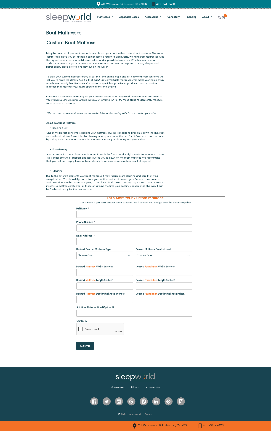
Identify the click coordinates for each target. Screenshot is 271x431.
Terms (148, 414)
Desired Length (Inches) (94, 280)
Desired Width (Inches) (94, 266)
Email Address (85, 235)
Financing (191, 16)
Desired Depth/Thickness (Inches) (100, 293)
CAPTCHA (81, 320)
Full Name (82, 208)
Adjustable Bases (129, 16)
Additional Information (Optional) (95, 307)
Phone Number (85, 222)
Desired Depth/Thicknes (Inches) (160, 293)
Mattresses (103, 16)
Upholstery (173, 16)
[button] (219, 17)
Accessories (151, 16)
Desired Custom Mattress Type (93, 249)
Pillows (135, 387)
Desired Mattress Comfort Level (153, 249)
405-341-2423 (213, 425)
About (205, 16)
